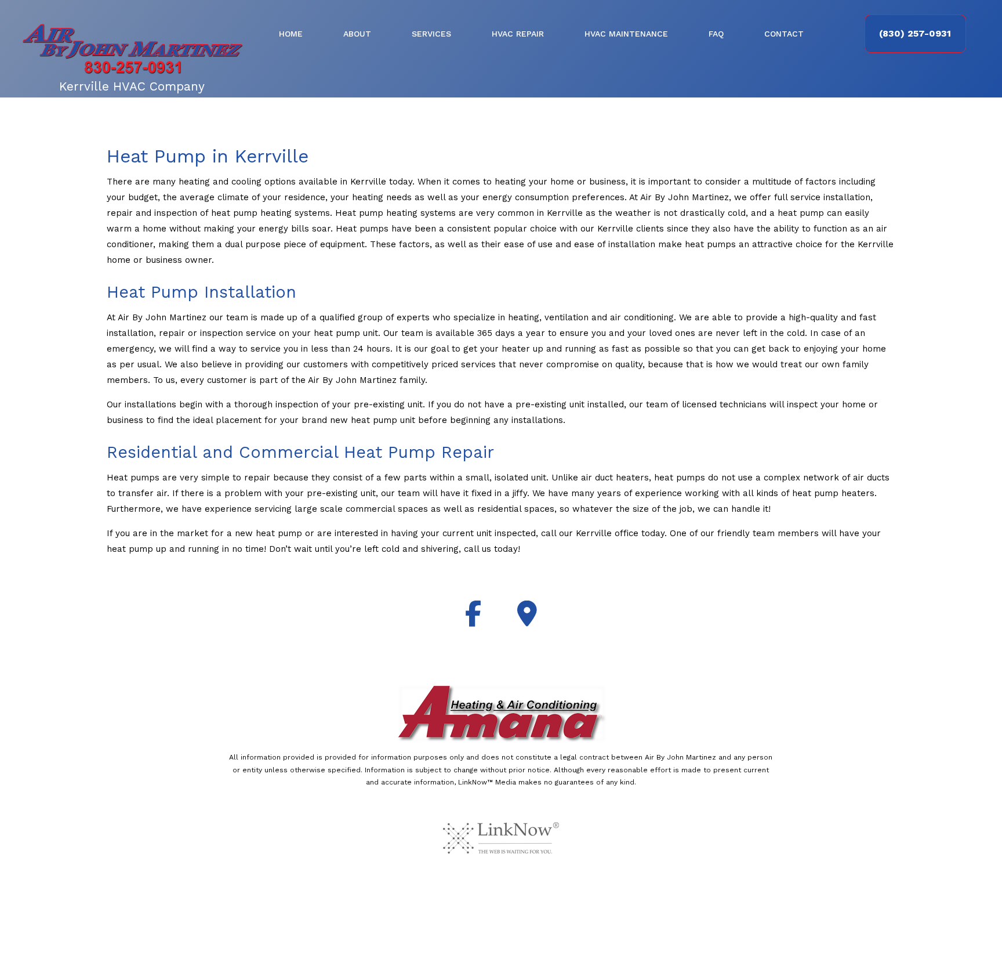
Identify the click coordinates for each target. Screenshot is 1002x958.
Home (291, 33)
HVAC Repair (518, 33)
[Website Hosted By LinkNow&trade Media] (501, 837)
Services (431, 33)
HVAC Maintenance (626, 33)
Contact (784, 33)
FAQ (716, 33)
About (357, 33)
